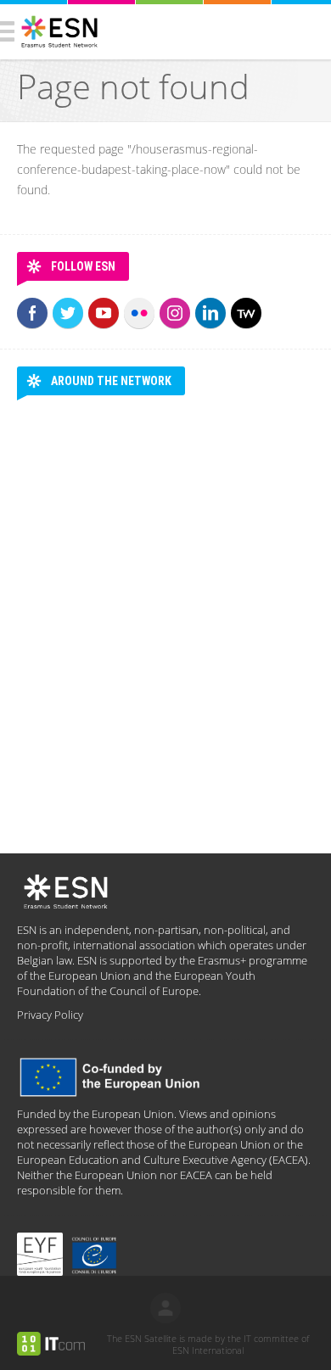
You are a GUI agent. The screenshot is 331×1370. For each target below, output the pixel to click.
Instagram (175, 313)
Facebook (32, 313)
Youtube (103, 313)
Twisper (246, 313)
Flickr (139, 313)
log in (165, 1308)
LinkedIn (210, 313)
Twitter (68, 313)
